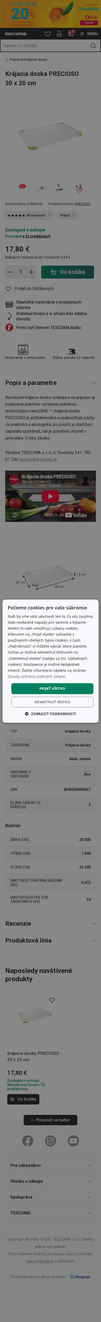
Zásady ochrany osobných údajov (36, 676)
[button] (50, 713)
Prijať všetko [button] (52, 688)
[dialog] (51, 660)
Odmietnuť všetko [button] (52, 702)
